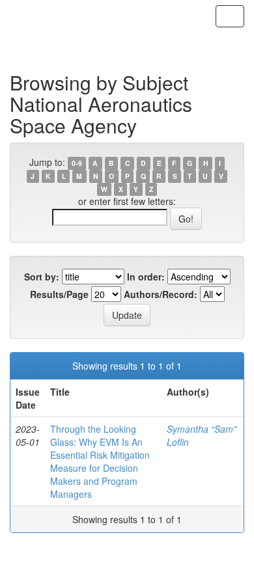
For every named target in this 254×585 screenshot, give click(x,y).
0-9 (77, 163)
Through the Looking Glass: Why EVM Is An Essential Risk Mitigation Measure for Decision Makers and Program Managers (100, 461)
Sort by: (41, 276)
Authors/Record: (160, 294)
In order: (146, 276)
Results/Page (59, 294)
